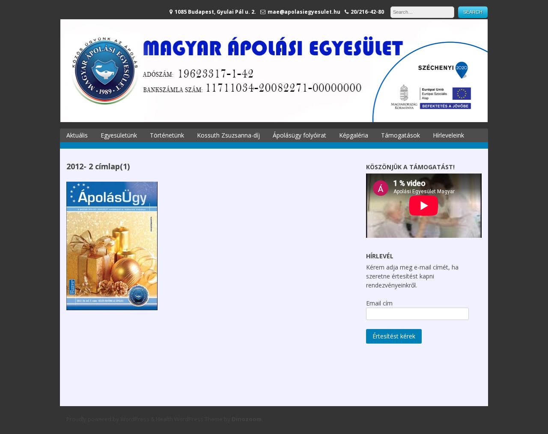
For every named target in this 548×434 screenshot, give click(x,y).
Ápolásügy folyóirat (299, 135)
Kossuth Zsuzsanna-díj (228, 135)
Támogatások (400, 135)
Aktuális (77, 135)
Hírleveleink (448, 135)
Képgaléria (353, 135)
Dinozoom (247, 419)
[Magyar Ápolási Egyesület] (274, 120)
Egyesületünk (119, 135)
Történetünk (167, 135)
